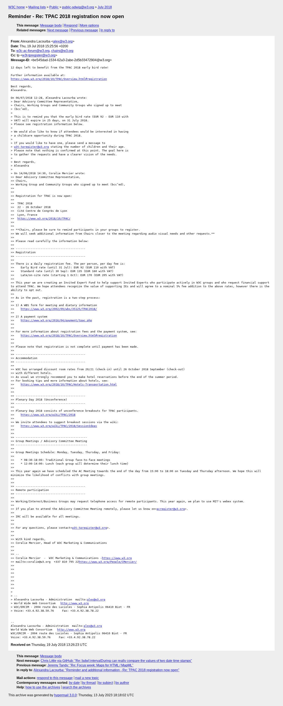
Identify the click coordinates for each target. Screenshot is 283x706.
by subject (105, 682)
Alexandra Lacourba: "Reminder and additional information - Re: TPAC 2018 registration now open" (106, 670)
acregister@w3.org (171, 508)
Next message (57, 30)
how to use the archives (42, 687)
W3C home (16, 7)
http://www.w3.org (74, 603)
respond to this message (55, 678)
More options (89, 25)
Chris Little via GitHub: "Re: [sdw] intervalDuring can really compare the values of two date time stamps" (116, 660)
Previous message (84, 30)
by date (74, 682)
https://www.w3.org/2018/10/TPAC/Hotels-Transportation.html (69, 384)
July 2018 (105, 7)
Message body (51, 25)
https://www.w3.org (117, 558)
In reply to (107, 30)
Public (54, 7)
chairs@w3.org (62, 50)
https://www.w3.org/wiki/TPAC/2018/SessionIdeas (59, 425)
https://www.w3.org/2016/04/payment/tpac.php (56, 320)
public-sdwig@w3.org (78, 7)
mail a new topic (87, 678)
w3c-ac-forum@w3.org (33, 50)
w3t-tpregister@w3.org (38, 55)
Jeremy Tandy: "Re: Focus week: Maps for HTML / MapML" (90, 665)
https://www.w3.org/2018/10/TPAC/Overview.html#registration (59, 78)
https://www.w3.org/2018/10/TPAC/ (43, 218)
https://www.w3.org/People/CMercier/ (108, 561)
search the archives (76, 687)
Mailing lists (37, 7)
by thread (89, 682)
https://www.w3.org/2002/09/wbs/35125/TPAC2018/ (59, 308)
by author (122, 682)
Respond (70, 25)
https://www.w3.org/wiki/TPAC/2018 (48, 414)
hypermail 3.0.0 (65, 695)
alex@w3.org (63, 41)
